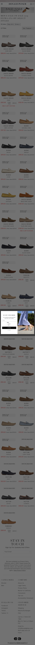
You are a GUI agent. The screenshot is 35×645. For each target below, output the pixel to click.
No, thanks (9, 330)
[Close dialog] (33, 312)
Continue (9, 327)
